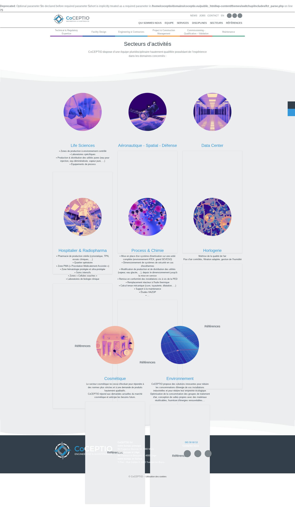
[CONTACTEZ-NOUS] (291, 112)
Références (234, 23)
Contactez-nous (190, 446)
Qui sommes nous (149, 23)
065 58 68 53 (191, 442)
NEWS (193, 15)
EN (222, 15)
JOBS (202, 15)
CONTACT (213, 15)
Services (183, 23)
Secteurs (216, 23)
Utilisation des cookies (156, 477)
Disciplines (199, 23)
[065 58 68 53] (291, 105)
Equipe (169, 23)
